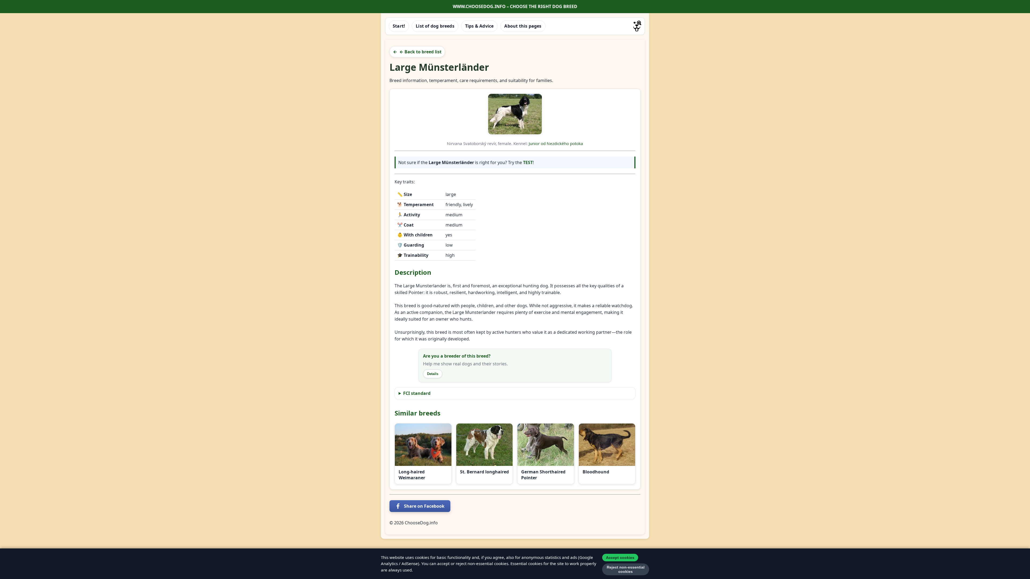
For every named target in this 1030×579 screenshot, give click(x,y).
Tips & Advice (479, 26)
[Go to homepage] (637, 26)
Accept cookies (620, 557)
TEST (528, 162)
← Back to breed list (420, 52)
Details (432, 374)
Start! (399, 26)
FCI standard (417, 393)
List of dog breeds (435, 26)
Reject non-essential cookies (626, 569)
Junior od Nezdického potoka (556, 143)
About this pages (522, 26)
